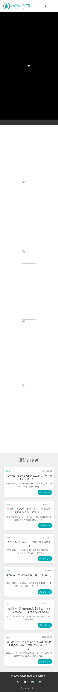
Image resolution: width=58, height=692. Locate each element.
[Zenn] (40, 682)
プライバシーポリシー (29, 688)
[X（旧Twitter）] (18, 682)
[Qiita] (33, 682)
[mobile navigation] (53, 6)
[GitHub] (25, 682)
